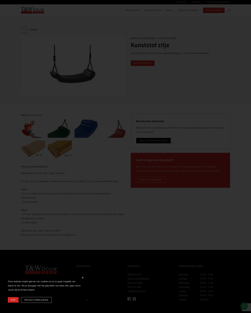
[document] (125, 156)
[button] (83, 278)
